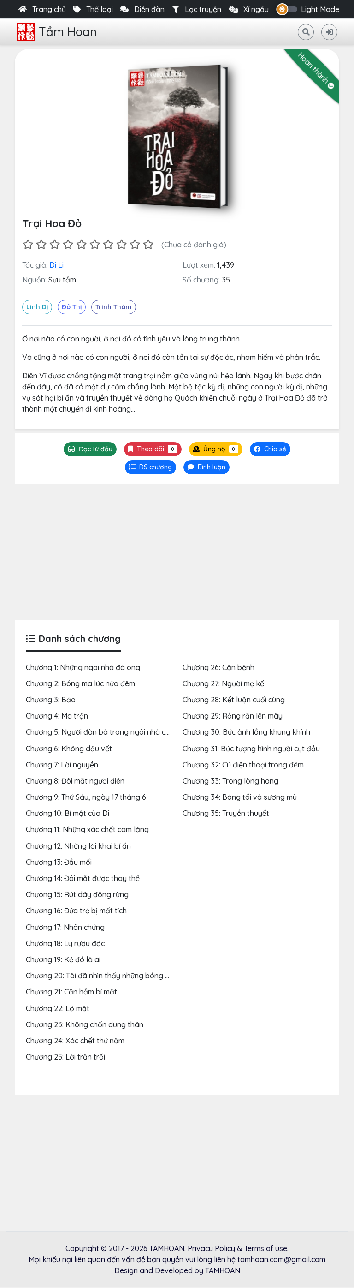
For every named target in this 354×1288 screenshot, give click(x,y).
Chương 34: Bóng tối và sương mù (240, 797)
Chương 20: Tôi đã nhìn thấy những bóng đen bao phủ (117, 975)
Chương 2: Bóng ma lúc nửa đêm (80, 683)
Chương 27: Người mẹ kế (223, 683)
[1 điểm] (28, 244)
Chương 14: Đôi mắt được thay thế (83, 878)
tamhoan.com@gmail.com (281, 1259)
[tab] (150, 467)
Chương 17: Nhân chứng (65, 927)
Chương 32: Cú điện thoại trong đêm (243, 764)
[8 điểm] (121, 244)
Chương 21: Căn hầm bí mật (71, 991)
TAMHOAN (166, 1248)
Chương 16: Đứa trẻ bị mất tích (76, 910)
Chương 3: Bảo (51, 699)
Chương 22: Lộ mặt (57, 1008)
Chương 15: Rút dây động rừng (77, 894)
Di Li (56, 265)
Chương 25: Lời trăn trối (65, 1056)
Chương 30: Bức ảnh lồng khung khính (246, 732)
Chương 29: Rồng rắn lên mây (233, 715)
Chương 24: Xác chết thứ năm (75, 1040)
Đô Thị (72, 307)
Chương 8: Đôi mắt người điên (75, 780)
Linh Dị (37, 307)
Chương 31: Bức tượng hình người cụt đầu (251, 748)
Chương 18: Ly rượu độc (65, 943)
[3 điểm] (54, 244)
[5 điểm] (81, 244)
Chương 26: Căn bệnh (218, 667)
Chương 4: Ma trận (57, 715)
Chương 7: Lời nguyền (62, 764)
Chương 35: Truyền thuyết (226, 813)
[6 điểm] (94, 244)
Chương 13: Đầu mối (59, 862)
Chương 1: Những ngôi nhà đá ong (83, 667)
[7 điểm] (108, 244)
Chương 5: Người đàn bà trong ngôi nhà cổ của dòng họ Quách (132, 732)
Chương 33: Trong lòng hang (230, 780)
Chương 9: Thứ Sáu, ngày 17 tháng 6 (86, 797)
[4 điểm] (68, 244)
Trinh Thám (113, 307)
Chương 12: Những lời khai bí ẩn (78, 846)
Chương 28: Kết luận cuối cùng (234, 699)
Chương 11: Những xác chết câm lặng (87, 829)
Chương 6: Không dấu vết (69, 748)
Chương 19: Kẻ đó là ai (63, 959)
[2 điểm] (41, 244)
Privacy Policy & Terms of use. (238, 1248)
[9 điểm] (135, 244)
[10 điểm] (148, 244)
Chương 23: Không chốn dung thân (84, 1024)
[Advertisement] (177, 552)
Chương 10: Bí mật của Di (67, 813)
